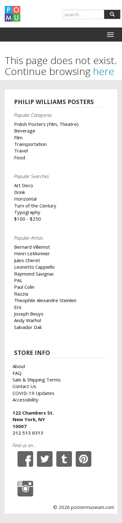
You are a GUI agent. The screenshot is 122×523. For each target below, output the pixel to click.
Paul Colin (24, 287)
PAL (18, 280)
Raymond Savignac (34, 274)
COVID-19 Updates (33, 393)
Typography (27, 212)
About (19, 366)
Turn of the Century (35, 205)
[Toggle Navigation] (110, 34)
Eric (18, 307)
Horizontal (25, 199)
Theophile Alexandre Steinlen (45, 300)
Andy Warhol (27, 320)
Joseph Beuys (28, 314)
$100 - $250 (27, 219)
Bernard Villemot (32, 247)
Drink (19, 192)
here (103, 71)
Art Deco (23, 185)
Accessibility (25, 399)
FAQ (17, 373)
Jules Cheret (27, 260)
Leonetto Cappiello (34, 267)
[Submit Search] (112, 14)
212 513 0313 (28, 433)
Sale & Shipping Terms (37, 379)
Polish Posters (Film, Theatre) (46, 124)
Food (19, 157)
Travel (21, 150)
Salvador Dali (28, 327)
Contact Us (24, 386)
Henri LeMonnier (32, 253)
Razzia (21, 294)
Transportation (30, 144)
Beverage (24, 130)
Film (18, 137)
